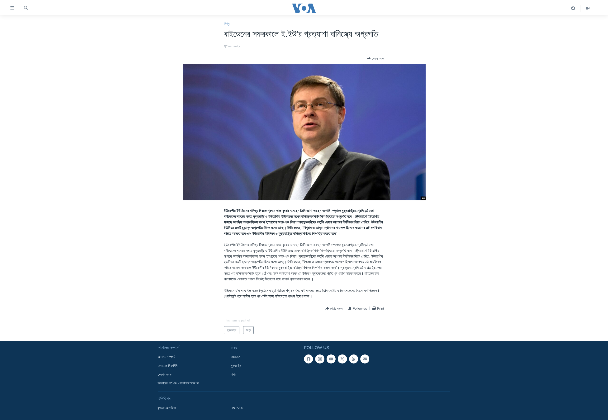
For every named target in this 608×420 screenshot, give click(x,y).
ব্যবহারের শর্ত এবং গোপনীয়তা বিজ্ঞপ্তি (178, 383)
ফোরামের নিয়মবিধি (167, 366)
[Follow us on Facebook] (308, 358)
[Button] (375, 58)
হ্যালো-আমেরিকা (167, 408)
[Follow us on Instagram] (319, 358)
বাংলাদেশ (235, 357)
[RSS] (353, 358)
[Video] (587, 8)
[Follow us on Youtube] (331, 358)
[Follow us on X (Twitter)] (342, 358)
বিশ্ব (226, 24)
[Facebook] (573, 8)
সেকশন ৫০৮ (164, 374)
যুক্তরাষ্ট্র (236, 366)
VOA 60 (237, 408)
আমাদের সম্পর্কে (166, 357)
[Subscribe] (364, 358)
